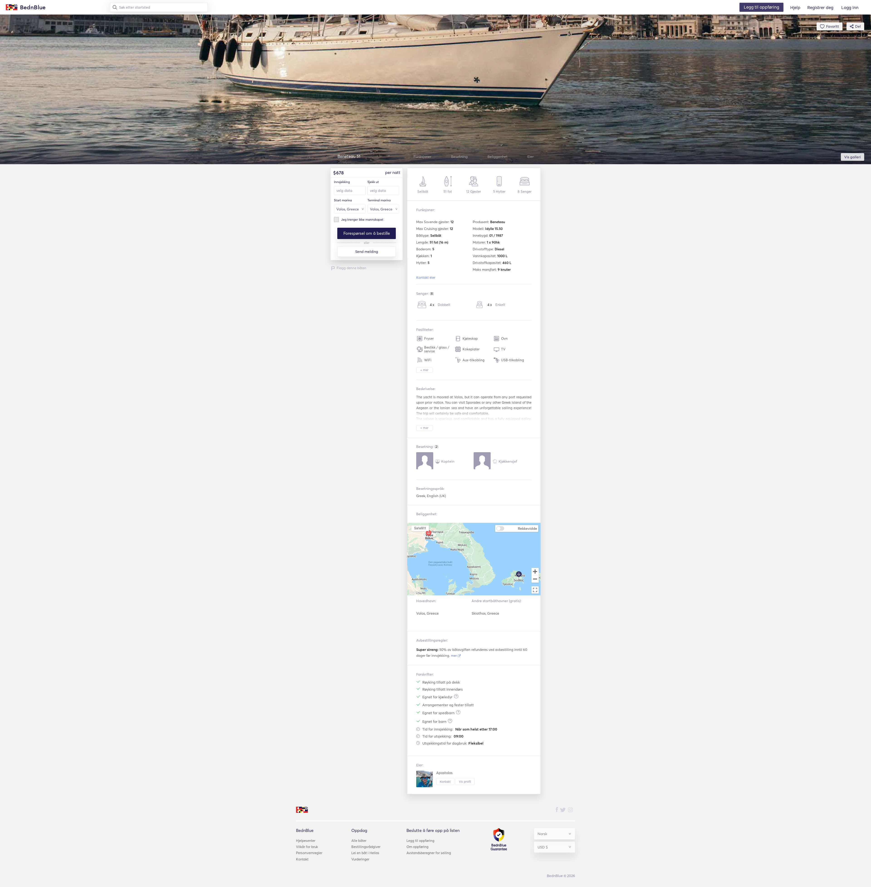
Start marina (343, 200)
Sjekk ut (373, 182)
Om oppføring (417, 847)
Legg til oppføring (420, 840)
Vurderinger (360, 859)
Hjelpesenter (305, 840)
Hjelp (795, 7)
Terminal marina (379, 200)
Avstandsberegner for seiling (428, 853)
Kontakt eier (425, 277)
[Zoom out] (535, 579)
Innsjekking (342, 182)
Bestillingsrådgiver (365, 847)
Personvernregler (309, 853)
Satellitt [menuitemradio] (420, 528)
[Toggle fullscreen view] (535, 590)
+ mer (424, 370)
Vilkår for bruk (307, 847)
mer (454, 655)
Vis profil (465, 781)
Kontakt (445, 781)
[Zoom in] (535, 571)
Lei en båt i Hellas (365, 853)
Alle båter (358, 840)
